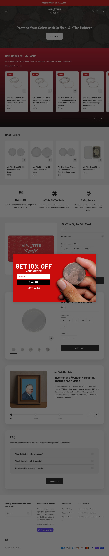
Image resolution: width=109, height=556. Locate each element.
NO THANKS (34, 288)
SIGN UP (33, 282)
